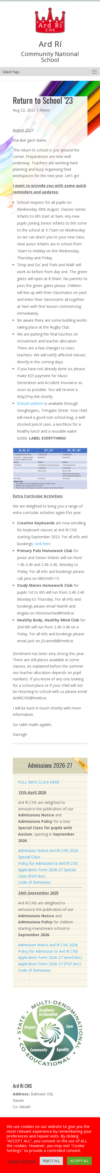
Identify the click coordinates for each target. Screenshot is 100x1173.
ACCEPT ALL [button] (79, 1160)
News (45, 110)
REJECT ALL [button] (51, 1160)
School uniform (30, 403)
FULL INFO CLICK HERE (38, 782)
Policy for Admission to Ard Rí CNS (48, 863)
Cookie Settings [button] (22, 1161)
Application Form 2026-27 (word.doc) (50, 957)
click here (43, 543)
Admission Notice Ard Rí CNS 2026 (48, 944)
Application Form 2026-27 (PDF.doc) (49, 963)
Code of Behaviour (34, 882)
